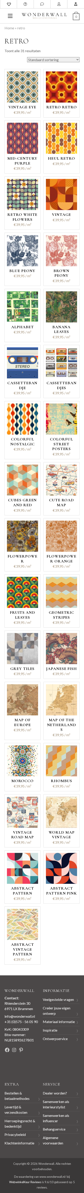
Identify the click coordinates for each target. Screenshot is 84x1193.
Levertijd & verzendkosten (15, 1109)
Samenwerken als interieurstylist (56, 1104)
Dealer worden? (55, 1093)
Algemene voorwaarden (53, 1140)
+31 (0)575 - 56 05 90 (21, 1021)
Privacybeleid (15, 1134)
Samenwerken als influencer (56, 1118)
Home (9, 28)
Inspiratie (50, 1030)
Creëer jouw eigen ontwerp (56, 1010)
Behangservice (54, 1129)
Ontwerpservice (55, 1038)
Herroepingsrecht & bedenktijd (19, 1123)
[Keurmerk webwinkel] (14, 1065)
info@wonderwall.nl (19, 1016)
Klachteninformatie (19, 1143)
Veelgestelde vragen (58, 999)
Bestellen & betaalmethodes (17, 1096)
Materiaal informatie (59, 1021)
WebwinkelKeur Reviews (25, 1182)
